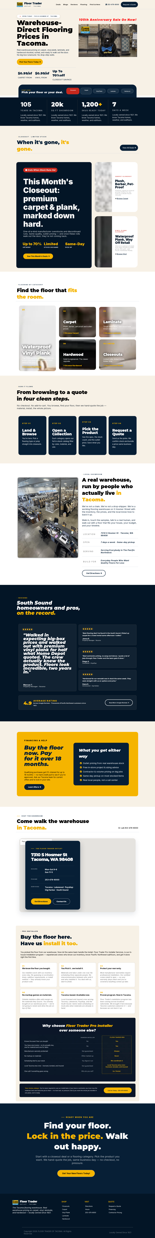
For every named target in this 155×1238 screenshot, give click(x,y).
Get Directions (41, 901)
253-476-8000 (113, 4)
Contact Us (61, 901)
